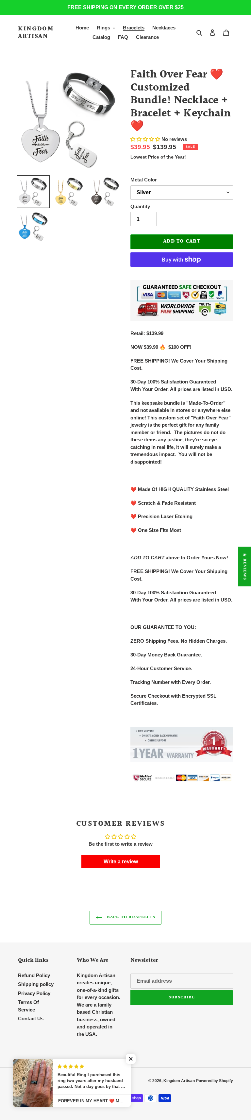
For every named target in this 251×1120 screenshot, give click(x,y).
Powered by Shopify (214, 1080)
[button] (145, 139)
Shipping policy (36, 984)
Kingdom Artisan (36, 32)
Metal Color (143, 179)
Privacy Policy (34, 993)
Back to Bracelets (130, 917)
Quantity (140, 206)
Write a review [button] (121, 861)
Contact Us (30, 1018)
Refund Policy (34, 975)
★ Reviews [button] (244, 566)
